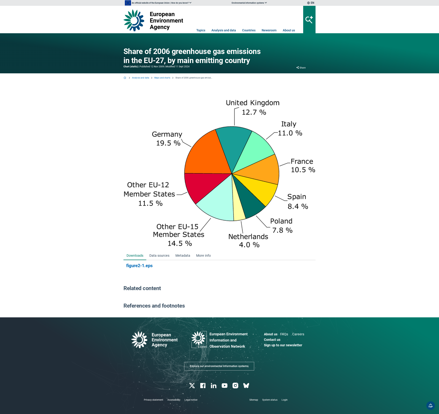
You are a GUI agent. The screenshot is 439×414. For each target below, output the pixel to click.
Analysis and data (223, 30)
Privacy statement (153, 399)
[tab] (134, 255)
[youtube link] (225, 385)
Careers (298, 334)
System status (269, 399)
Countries (249, 30)
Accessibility (173, 399)
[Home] (125, 78)
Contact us (272, 340)
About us (289, 30)
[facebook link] (203, 385)
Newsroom (269, 30)
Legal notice (191, 399)
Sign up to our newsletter (283, 345)
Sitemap (253, 399)
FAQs (284, 334)
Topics (200, 30)
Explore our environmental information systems (219, 366)
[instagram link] (235, 385)
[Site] (154, 20)
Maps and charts (162, 78)
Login (285, 399)
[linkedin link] (214, 385)
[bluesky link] (246, 385)
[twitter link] (192, 385)
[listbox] (158, 3)
